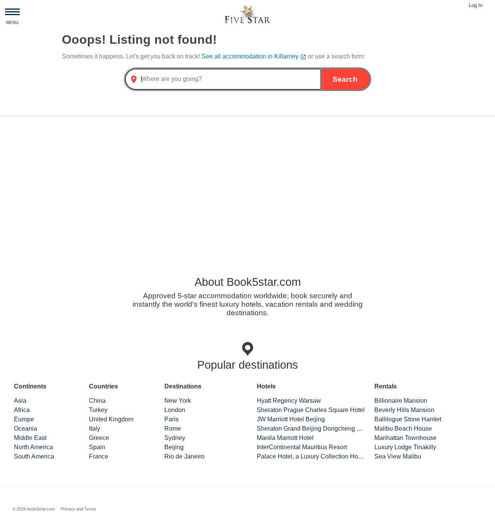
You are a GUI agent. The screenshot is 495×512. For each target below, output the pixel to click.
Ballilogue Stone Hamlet (407, 419)
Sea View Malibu (397, 456)
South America (34, 456)
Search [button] (345, 79)
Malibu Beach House (403, 428)
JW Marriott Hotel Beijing (291, 419)
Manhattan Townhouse (405, 438)
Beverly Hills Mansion (404, 410)
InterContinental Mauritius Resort (302, 447)
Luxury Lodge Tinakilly (405, 447)
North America (33, 447)
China (97, 400)
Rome (172, 428)
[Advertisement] (247, 183)
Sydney (174, 438)
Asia (20, 400)
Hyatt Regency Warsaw (289, 400)
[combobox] (223, 79)
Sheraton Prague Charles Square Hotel (311, 410)
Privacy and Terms (78, 509)
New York (177, 400)
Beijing (174, 447)
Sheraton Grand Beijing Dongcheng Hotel (311, 428)
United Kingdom (111, 419)
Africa (22, 410)
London (174, 410)
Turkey (98, 410)
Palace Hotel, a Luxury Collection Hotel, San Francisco (311, 456)
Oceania (25, 428)
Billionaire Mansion (400, 400)
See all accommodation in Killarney (253, 56)
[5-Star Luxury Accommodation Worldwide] (247, 14)
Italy (94, 428)
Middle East (30, 438)
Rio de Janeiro (184, 456)
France (98, 456)
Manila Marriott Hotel (285, 438)
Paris (171, 419)
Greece (99, 438)
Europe (24, 419)
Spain (97, 447)
